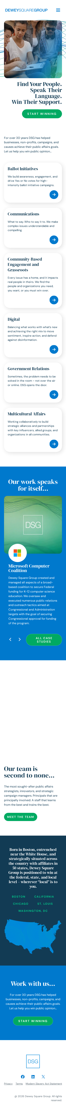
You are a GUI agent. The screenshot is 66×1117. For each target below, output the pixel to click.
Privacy (8, 1083)
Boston (18, 896)
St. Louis (45, 904)
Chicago (21, 904)
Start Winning (42, 114)
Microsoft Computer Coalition (29, 568)
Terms (19, 1083)
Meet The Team (20, 817)
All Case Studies (44, 640)
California (44, 896)
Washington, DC (33, 911)
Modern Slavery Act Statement (44, 1083)
